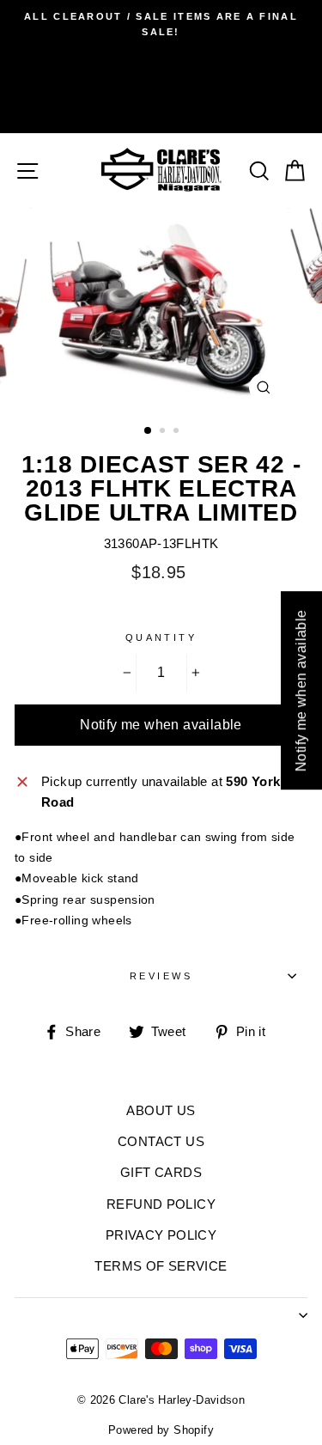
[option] (161, 24)
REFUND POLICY (161, 1204)
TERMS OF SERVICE (160, 1266)
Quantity (161, 637)
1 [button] (148, 431)
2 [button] (164, 432)
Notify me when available (161, 724)
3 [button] (177, 432)
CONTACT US (161, 1141)
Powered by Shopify (161, 1430)
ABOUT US (160, 1110)
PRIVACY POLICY (161, 1235)
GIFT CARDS (161, 1172)
